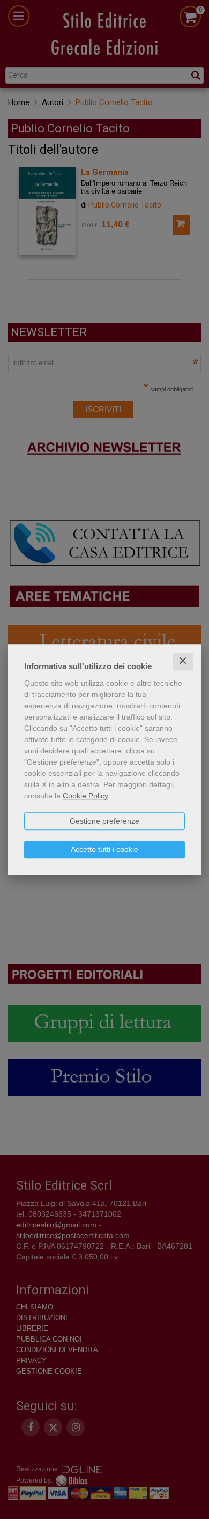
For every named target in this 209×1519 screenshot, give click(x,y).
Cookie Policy (85, 795)
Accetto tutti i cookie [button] (104, 849)
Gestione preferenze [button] (104, 821)
